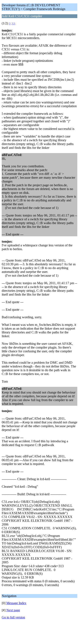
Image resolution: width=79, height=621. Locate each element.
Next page (13, 610)
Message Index (16, 603)
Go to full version (13, 617)
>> (13, 23)
